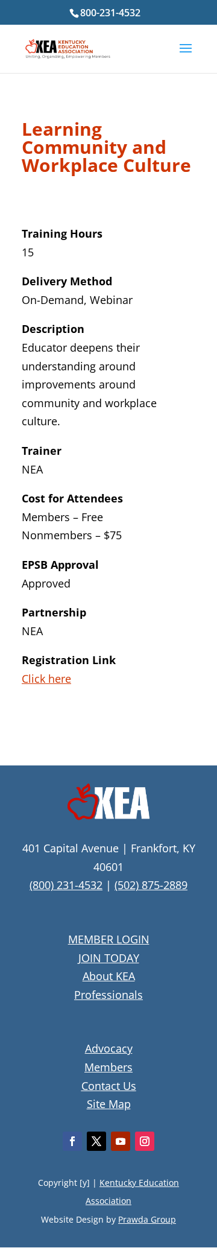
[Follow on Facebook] (72, 1141)
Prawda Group (147, 1219)
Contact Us (108, 1086)
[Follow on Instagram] (144, 1141)
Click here (46, 678)
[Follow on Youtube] (120, 1141)
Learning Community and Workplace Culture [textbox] (106, 148)
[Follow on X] (96, 1141)
